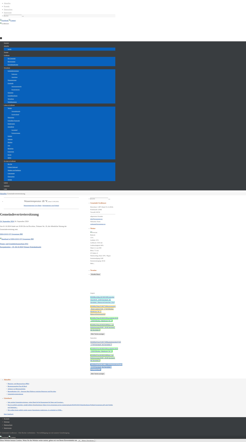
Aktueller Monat (95, 274)
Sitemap (7, 422)
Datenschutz (8, 9)
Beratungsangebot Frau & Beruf (17, 386)
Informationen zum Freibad (50, 205)
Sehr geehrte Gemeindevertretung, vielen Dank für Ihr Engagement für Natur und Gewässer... (36, 402)
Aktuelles (7, 3)
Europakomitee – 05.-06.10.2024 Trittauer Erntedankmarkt (20, 247)
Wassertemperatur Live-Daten (33, 205)
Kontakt (6, 6)
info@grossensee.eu (96, 219)
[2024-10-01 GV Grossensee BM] (17, 239)
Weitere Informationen (88, 440)
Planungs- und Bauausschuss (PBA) (18, 383)
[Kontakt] (12, 20)
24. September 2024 (7, 221)
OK (79, 440)
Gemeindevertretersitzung (15, 394)
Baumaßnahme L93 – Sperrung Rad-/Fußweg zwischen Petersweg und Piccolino (32, 391)
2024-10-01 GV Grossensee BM (11, 234)
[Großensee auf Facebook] (4, 20)
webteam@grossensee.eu (97, 224)
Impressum (8, 13)
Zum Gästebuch (8, 414)
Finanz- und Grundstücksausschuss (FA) (14, 244)
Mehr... (92, 263)
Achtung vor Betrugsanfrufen (16, 389)
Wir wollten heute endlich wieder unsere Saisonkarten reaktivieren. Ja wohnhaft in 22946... (35, 410)
